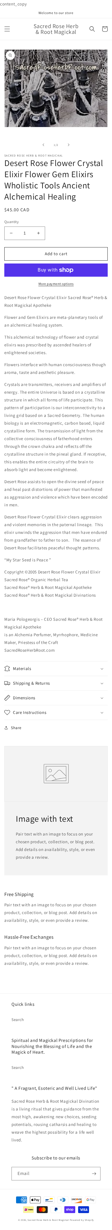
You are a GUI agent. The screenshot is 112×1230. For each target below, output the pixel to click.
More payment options (56, 284)
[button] (7, 29)
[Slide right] (68, 144)
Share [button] (16, 727)
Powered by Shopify (82, 1219)
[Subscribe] (94, 1173)
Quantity (11, 221)
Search (17, 1019)
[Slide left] (43, 144)
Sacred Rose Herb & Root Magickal (48, 1219)
